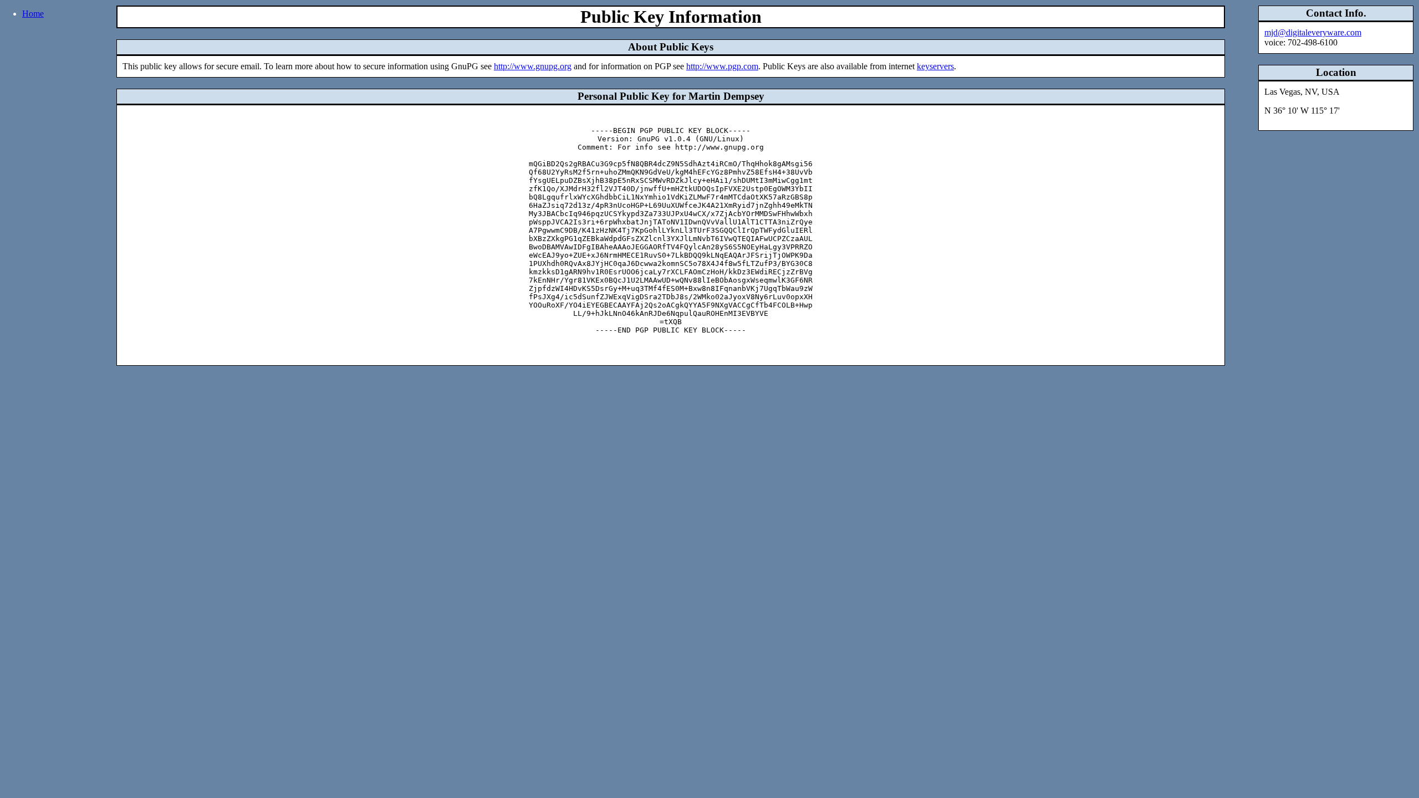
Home (33, 13)
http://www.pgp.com (722, 66)
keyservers (935, 66)
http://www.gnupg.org (532, 66)
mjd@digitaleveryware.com (1312, 32)
